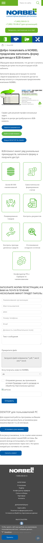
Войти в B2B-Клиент (11, 134)
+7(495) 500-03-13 (21, 476)
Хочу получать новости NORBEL (15, 370)
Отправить (9, 401)
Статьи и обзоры (21, 493)
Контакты (21, 498)
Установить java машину (14, 429)
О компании (21, 485)
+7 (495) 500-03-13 (21, 21)
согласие (32, 383)
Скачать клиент (11, 453)
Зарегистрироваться (12, 127)
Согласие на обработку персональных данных (21, 513)
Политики (17, 383)
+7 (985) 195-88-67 (13, 24)
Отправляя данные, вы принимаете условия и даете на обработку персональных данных (22, 383)
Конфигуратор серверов (21, 491)
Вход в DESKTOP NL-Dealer (14, 140)
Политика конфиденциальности (22, 510)
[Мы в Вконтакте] (21, 523)
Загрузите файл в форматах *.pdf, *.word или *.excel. (21, 359)
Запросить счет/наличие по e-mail (21, 30)
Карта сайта (22, 508)
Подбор (21, 488)
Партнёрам (21, 496)
